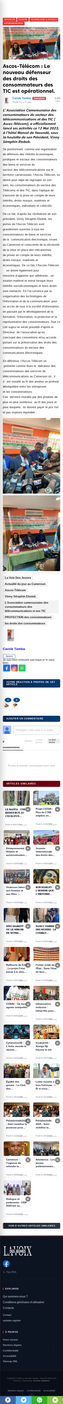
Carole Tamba (21, 98)
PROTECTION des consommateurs (28, 617)
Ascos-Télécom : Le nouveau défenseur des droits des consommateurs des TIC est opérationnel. (29, 78)
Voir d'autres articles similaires (31, 1226)
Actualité (9, 19)
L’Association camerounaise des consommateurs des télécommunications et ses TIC (26, 606)
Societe (23, 19)
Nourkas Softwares (41, 1381)
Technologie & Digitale (44, 19)
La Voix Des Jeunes (18, 577)
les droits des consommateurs (25, 623)
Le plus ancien (39, 741)
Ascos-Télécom (15, 590)
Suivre (9, 656)
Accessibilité (9, 1356)
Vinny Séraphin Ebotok (20, 596)
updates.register (12, 1320)
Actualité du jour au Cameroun (25, 584)
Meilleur (28, 741)
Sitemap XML (10, 1361)
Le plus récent (52, 741)
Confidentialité (11, 1350)
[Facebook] (6, 1263)
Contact (7, 1315)
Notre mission (10, 1339)
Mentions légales (12, 1345)
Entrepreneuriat (13, 23)
